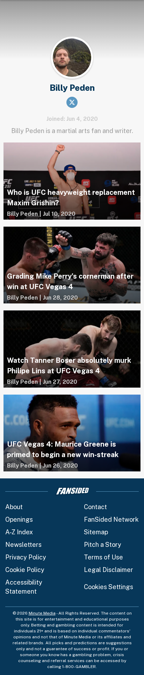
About (14, 507)
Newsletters (23, 544)
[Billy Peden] (22, 214)
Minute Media (42, 613)
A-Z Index (19, 532)
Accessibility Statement (23, 587)
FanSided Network (111, 519)
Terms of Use (103, 557)
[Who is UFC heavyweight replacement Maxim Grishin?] (72, 181)
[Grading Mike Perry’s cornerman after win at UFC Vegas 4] (72, 265)
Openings (19, 519)
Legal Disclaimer (108, 569)
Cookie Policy (24, 569)
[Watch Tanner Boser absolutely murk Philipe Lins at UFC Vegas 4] (72, 349)
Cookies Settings (108, 586)
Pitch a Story (102, 544)
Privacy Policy (25, 557)
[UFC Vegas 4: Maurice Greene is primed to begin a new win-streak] (72, 433)
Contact (95, 507)
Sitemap (96, 532)
